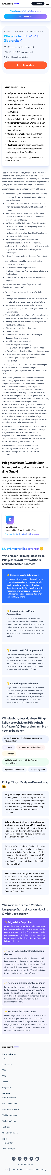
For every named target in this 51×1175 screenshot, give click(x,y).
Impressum (7, 1064)
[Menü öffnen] (47, 3)
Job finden (38, 4)
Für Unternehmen (9, 1115)
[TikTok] (25, 1159)
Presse (5, 1082)
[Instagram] (20, 1159)
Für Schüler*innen (9, 1103)
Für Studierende (9, 1097)
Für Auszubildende (10, 1109)
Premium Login (8, 1148)
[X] (31, 1159)
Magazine (6, 1087)
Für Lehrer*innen (9, 1121)
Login (4, 1058)
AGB (4, 1076)
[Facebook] (14, 1159)
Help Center (7, 1143)
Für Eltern (6, 1127)
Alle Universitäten (10, 1133)
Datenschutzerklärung (36, 1169)
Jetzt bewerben (25, 16)
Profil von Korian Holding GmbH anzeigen (22, 534)
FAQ (4, 1070)
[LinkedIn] (37, 1159)
